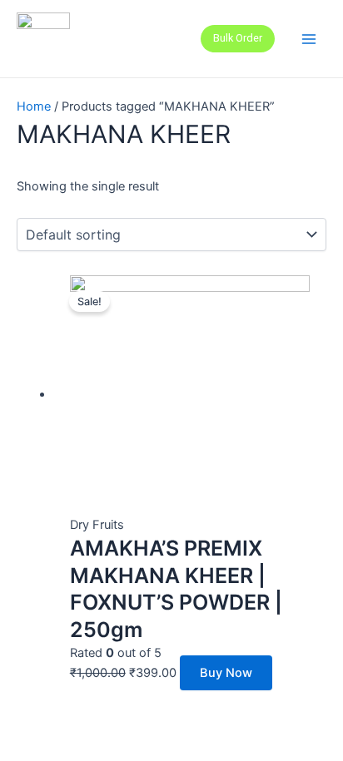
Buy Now (226, 672)
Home (34, 106)
